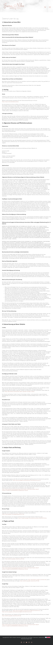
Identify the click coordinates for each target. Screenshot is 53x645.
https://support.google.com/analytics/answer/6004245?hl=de (32, 518)
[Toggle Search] (45, 7)
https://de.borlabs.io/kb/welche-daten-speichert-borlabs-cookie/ (19, 391)
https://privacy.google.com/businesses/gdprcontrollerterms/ (26, 610)
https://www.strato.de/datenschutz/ (10, 101)
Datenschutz (41, 637)
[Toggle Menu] (50, 7)
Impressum (35, 637)
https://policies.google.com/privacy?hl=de (14, 558)
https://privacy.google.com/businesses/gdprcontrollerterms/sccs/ (17, 611)
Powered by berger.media (26, 638)
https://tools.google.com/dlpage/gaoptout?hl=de (13, 514)
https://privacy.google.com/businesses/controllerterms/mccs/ (27, 480)
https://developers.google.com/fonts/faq (37, 579)
